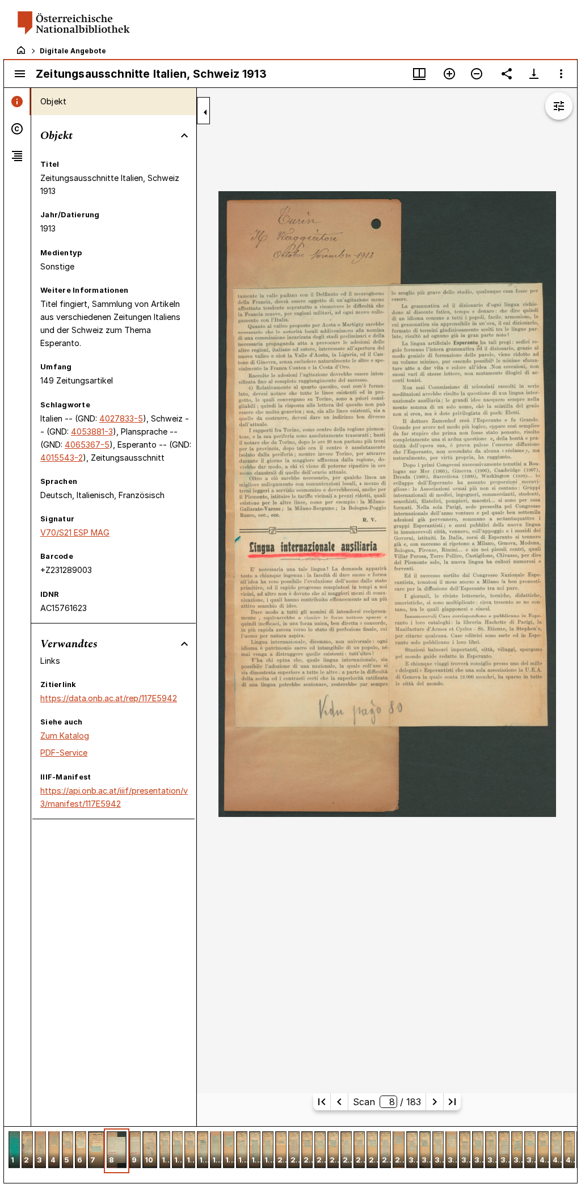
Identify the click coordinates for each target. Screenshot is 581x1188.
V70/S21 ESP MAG (75, 532)
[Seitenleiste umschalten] (19, 73)
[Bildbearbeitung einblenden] (558, 106)
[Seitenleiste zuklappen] (205, 112)
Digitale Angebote (73, 51)
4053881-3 (92, 431)
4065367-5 (87, 444)
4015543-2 (61, 457)
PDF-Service (63, 752)
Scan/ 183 (386, 1101)
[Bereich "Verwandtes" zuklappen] (184, 644)
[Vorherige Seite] (339, 1101)
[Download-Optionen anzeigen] (534, 73)
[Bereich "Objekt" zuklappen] (184, 135)
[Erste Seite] (321, 1101)
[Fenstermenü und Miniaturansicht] (419, 73)
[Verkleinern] (476, 73)
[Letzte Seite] (452, 1101)
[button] (14, 1150)
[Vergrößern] (449, 73)
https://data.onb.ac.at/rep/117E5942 (108, 698)
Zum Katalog (64, 735)
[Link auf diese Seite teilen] (506, 73)
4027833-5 (121, 418)
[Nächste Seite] (435, 1101)
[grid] (290, 1154)
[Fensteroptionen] (561, 73)
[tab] (17, 101)
